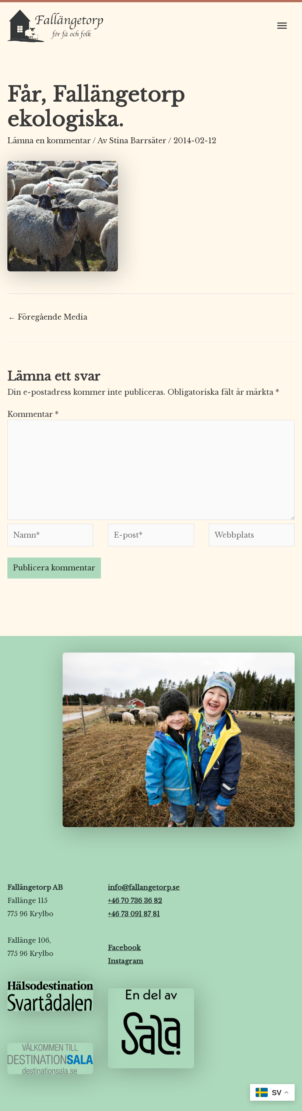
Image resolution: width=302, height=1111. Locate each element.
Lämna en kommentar (49, 140)
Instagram (125, 961)
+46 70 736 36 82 (135, 901)
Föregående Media (47, 317)
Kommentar (33, 414)
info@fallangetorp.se (144, 887)
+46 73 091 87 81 (134, 914)
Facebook (124, 948)
